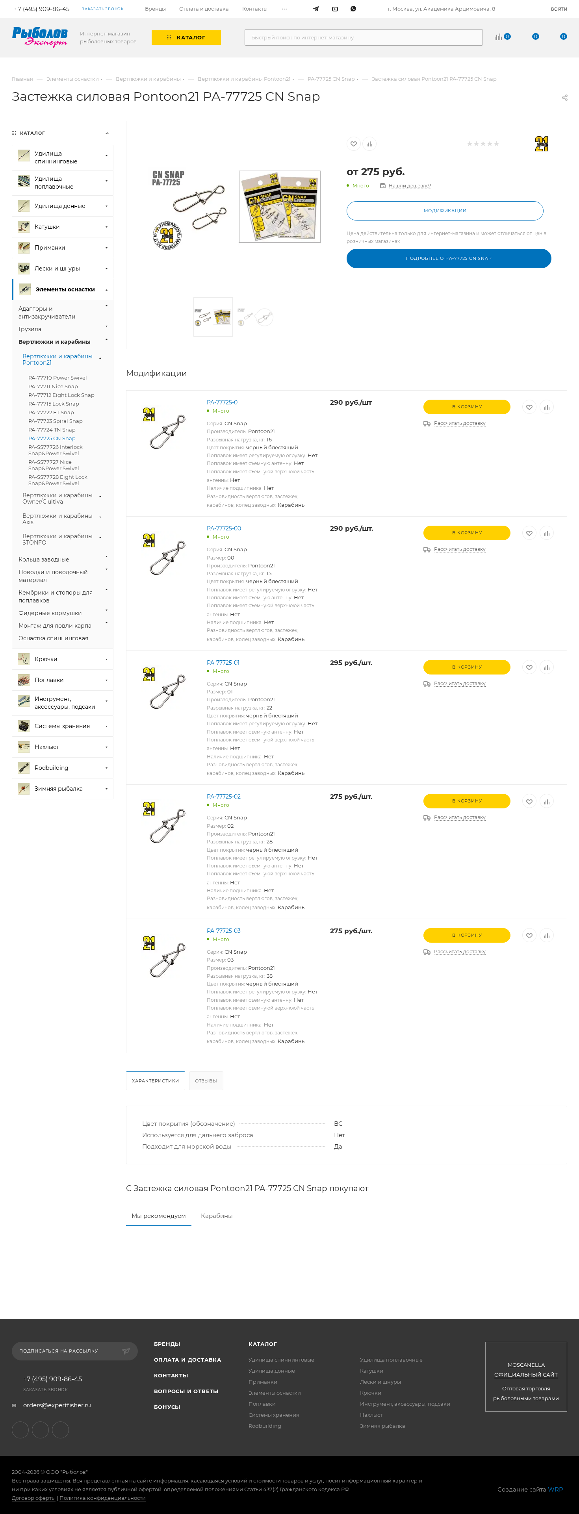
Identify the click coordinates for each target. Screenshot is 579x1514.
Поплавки (262, 1404)
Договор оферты (34, 1498)
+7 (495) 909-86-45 (52, 1379)
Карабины (217, 1215)
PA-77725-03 (224, 930)
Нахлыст (371, 1415)
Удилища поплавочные (391, 1359)
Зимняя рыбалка (382, 1426)
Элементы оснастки (275, 1393)
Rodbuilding (265, 1426)
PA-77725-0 (222, 402)
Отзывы (206, 1081)
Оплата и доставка (188, 1359)
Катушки (371, 1371)
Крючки (370, 1393)
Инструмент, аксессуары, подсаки (405, 1404)
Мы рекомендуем (159, 1215)
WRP (555, 1489)
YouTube (40, 1429)
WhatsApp (60, 1429)
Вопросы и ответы (186, 1391)
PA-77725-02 (224, 796)
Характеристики (155, 1081)
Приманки (263, 1382)
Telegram (20, 1429)
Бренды (167, 1344)
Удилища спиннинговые (281, 1359)
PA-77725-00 (224, 528)
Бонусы (167, 1407)
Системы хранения (274, 1415)
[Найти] (473, 37)
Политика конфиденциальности (102, 1498)
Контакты (171, 1375)
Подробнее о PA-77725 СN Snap (449, 258)
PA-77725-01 (223, 662)
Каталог (263, 1344)
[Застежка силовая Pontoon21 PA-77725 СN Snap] (236, 210)
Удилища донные (272, 1371)
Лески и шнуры (380, 1382)
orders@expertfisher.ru (57, 1405)
